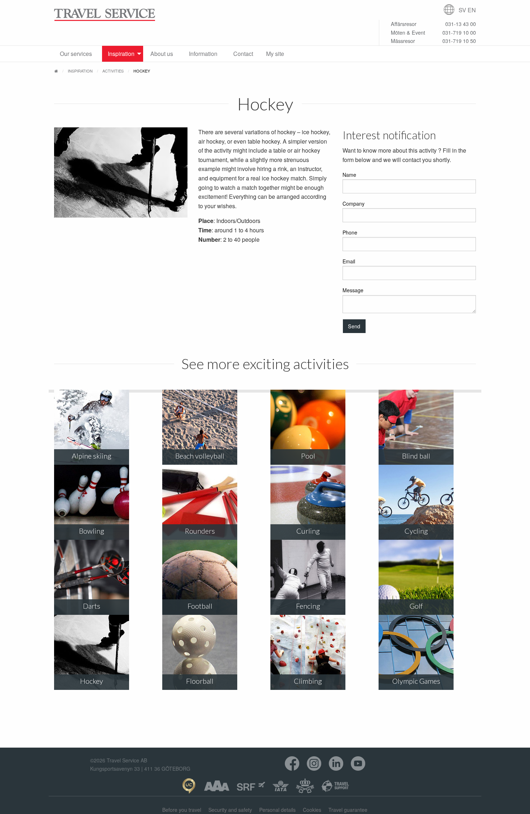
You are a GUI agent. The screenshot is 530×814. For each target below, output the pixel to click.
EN (472, 10)
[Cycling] (416, 502)
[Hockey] (91, 652)
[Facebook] (292, 763)
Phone (350, 232)
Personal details (277, 809)
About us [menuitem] (161, 53)
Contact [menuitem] (243, 53)
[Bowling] (91, 502)
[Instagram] (314, 763)
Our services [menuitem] (76, 53)
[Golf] (416, 577)
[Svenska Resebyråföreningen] (251, 785)
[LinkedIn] (336, 763)
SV (462, 10)
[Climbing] (307, 652)
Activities (113, 71)
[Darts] (91, 577)
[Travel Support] (335, 785)
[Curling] (307, 502)
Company (354, 203)
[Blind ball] (416, 427)
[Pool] (307, 427)
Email (349, 261)
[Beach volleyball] (199, 427)
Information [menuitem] (203, 53)
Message (353, 290)
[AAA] (216, 785)
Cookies (312, 809)
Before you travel (181, 809)
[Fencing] (307, 577)
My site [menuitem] (275, 53)
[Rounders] (199, 502)
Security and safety (230, 809)
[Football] (199, 577)
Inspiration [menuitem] (121, 53)
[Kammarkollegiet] (305, 785)
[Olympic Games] (416, 652)
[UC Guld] (189, 785)
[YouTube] (358, 763)
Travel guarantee (347, 809)
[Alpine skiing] (91, 427)
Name (349, 174)
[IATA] (281, 785)
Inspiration (80, 71)
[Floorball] (199, 652)
